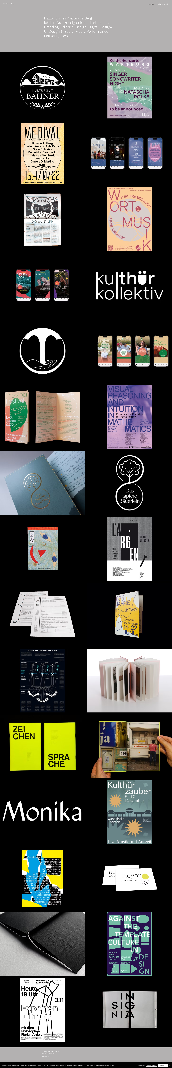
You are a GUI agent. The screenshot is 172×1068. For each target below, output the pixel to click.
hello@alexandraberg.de (50, 1051)
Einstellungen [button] (140, 1065)
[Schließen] (170, 1065)
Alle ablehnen (151, 1065)
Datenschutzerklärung (107, 1065)
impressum (45, 1056)
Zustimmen (163, 1065)
